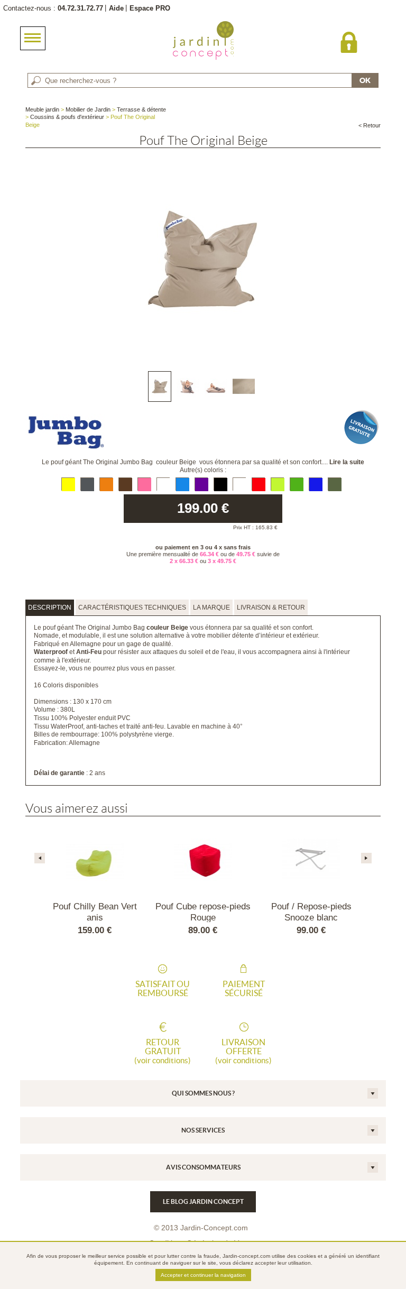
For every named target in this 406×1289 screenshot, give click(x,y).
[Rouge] (258, 484)
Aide (116, 8)
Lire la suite (346, 462)
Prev (39, 858)
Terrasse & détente (141, 109)
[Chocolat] (125, 484)
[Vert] (296, 484)
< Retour (369, 125)
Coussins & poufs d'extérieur (67, 117)
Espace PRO (150, 8)
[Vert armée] (334, 484)
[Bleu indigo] (182, 484)
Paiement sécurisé (244, 989)
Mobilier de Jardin (88, 109)
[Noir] (220, 484)
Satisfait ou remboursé (162, 989)
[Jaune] (68, 484)
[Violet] (201, 484)
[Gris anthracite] (87, 484)
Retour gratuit (162, 1051)
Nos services (203, 1130)
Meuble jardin (42, 109)
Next (366, 858)
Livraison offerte (243, 1051)
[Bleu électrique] (315, 484)
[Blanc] (163, 484)
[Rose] (144, 484)
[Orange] (106, 484)
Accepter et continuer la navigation (203, 1275)
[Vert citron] (277, 484)
